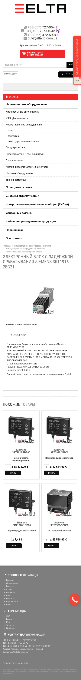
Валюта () (9, 74)
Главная (7, 246)
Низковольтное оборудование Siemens (32, 246)
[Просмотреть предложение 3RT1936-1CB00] (59, 501)
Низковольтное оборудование (26, 104)
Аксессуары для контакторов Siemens (24, 252)
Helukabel (10, 628)
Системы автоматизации (22, 195)
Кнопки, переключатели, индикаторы (27, 166)
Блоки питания (14, 160)
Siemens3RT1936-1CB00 (59, 524)
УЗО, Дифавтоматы (17, 118)
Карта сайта (12, 601)
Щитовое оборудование (19, 173)
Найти (72, 64)
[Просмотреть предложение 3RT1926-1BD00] (59, 429)
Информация (20, 334)
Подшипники (14, 229)
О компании (12, 583)
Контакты (10, 598)
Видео (9, 604)
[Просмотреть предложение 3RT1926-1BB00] (21, 429)
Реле (10, 130)
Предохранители (15, 147)
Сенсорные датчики (19, 212)
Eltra (8, 622)
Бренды (10, 586)
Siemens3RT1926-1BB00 (21, 451)
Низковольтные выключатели (22, 111)
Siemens (10, 625)
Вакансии (10, 592)
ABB (8, 616)
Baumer (9, 619)
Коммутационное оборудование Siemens (25, 249)
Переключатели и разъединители (25, 154)
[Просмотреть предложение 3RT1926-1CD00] (22, 501)
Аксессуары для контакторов (23, 141)
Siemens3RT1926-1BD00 (59, 451)
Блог (8, 595)
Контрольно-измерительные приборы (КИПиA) (37, 204)
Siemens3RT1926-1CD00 (22, 524)
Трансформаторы (16, 179)
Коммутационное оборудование (24, 124)
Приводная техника (19, 187)
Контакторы (14, 136)
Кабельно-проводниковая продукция (31, 221)
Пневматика (14, 238)
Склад (9, 589)
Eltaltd (67, 374)
